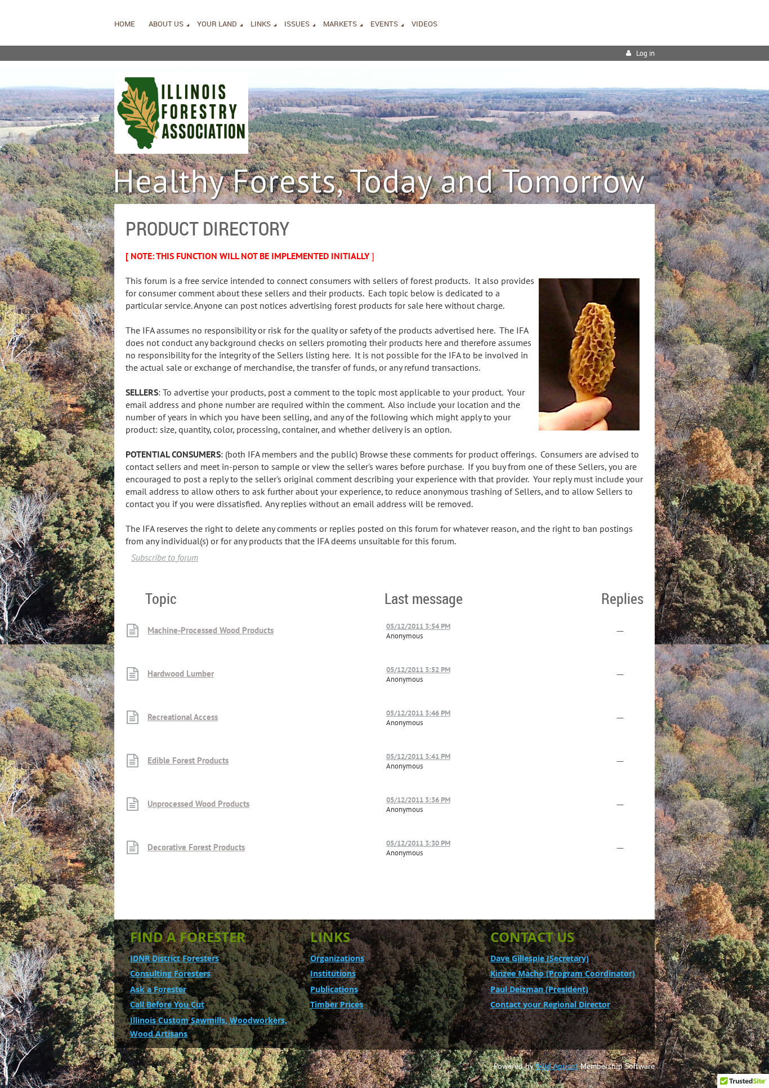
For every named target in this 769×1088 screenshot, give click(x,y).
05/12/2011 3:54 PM (418, 626)
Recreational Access (182, 717)
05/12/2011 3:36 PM (418, 800)
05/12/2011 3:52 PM (418, 669)
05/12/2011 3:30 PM (418, 843)
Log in (645, 53)
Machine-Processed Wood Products (210, 630)
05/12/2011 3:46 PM (418, 713)
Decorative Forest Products (196, 847)
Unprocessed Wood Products (198, 803)
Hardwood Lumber (180, 673)
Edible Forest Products (188, 760)
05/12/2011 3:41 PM (418, 756)
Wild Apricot (556, 1066)
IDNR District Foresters (174, 958)
